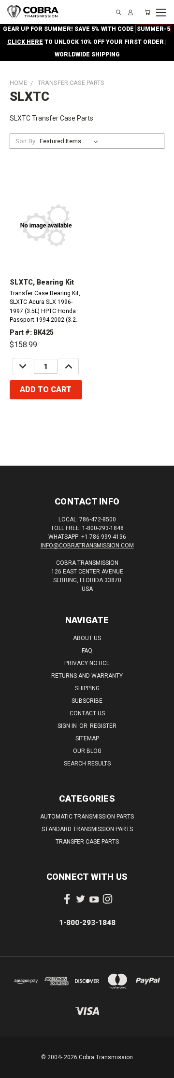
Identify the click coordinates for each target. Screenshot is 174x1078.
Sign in (68, 726)
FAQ (87, 650)
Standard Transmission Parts (87, 829)
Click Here (25, 42)
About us (87, 638)
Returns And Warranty (87, 675)
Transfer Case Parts (87, 841)
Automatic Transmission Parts (87, 816)
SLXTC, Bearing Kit (42, 282)
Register (103, 726)
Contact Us (87, 713)
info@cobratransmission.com (87, 545)
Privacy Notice (87, 663)
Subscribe (87, 700)
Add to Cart (46, 389)
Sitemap (87, 738)
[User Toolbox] (130, 12)
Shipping (87, 688)
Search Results (87, 763)
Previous (15, 1068)
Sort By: (26, 141)
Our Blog (87, 751)
